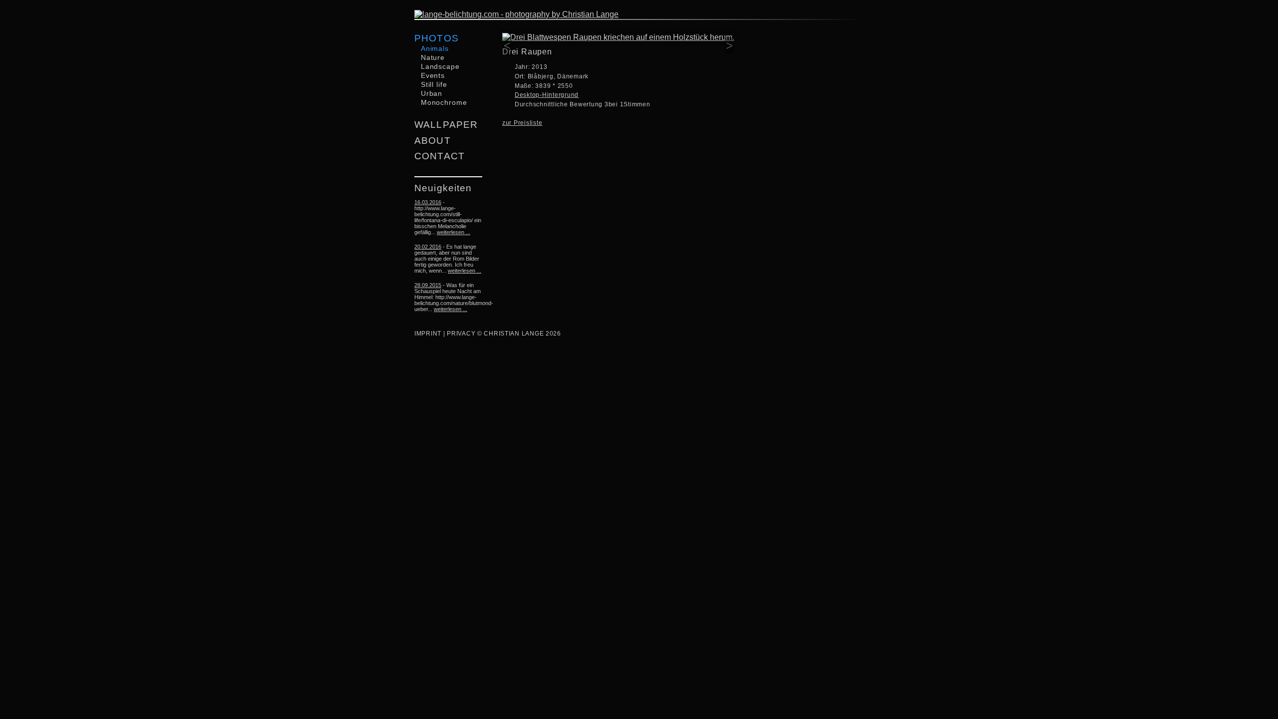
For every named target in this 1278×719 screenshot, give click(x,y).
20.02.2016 (427, 247)
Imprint (427, 333)
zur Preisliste (522, 122)
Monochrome (444, 102)
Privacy (461, 333)
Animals (435, 48)
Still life (434, 84)
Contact (439, 156)
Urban (431, 93)
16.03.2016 (427, 202)
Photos (436, 38)
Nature (433, 57)
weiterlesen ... (453, 232)
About (432, 140)
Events (433, 75)
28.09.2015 (427, 285)
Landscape (440, 66)
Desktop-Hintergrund (547, 94)
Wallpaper (446, 124)
